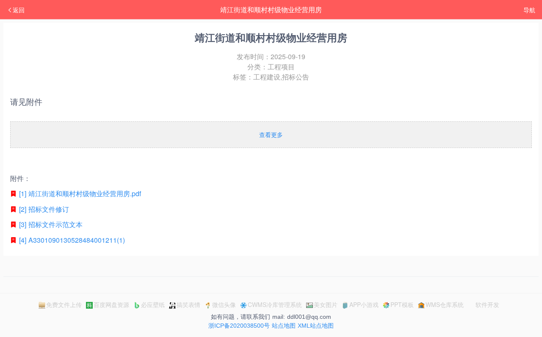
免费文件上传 (64, 304)
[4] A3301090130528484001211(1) (71, 240)
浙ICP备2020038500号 (239, 325)
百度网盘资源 (111, 304)
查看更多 (271, 134)
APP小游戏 (364, 304)
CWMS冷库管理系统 (275, 304)
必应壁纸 (153, 304)
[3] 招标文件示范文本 (50, 224)
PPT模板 (402, 304)
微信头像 (224, 304)
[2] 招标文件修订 (43, 209)
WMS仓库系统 (445, 304)
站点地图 (284, 325)
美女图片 (325, 304)
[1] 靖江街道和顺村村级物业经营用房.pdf (79, 193)
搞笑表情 (188, 304)
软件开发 (487, 304)
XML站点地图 (316, 325)
